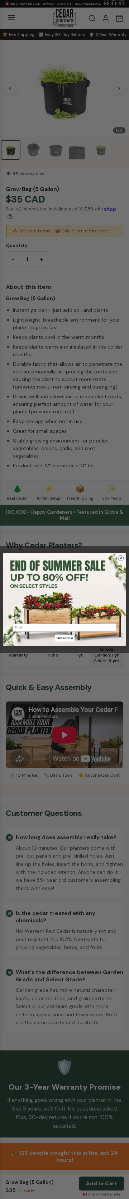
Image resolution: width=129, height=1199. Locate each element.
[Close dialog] (121, 558)
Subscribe (64, 638)
